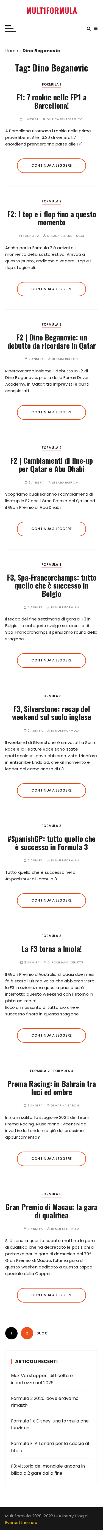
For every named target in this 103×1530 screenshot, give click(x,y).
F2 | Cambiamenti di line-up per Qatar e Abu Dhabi (51, 464)
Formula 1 (51, 84)
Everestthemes (21, 1522)
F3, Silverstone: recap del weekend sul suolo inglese (51, 713)
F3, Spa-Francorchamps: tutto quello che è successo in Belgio (51, 585)
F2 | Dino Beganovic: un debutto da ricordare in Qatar (51, 341)
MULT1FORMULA (51, 10)
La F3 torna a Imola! (51, 948)
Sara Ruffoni (67, 359)
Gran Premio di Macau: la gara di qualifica (51, 1211)
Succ (42, 1333)
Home (11, 51)
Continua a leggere (51, 165)
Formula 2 (51, 201)
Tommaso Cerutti (67, 962)
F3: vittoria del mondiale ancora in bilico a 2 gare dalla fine (48, 1469)
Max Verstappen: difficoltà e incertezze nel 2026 (42, 1379)
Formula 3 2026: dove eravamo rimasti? (45, 1402)
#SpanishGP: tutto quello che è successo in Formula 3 (51, 842)
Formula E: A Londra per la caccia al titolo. (50, 1447)
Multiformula (67, 607)
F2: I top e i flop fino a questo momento (51, 218)
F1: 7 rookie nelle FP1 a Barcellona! (51, 101)
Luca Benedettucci (67, 119)
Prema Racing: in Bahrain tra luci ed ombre (51, 1087)
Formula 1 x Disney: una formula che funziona (50, 1424)
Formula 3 (51, 564)
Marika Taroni (67, 1105)
